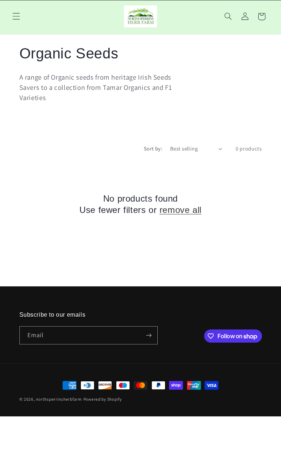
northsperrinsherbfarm (59, 399)
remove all (181, 210)
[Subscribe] (148, 335)
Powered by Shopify (102, 399)
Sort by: (153, 148)
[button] (16, 16)
